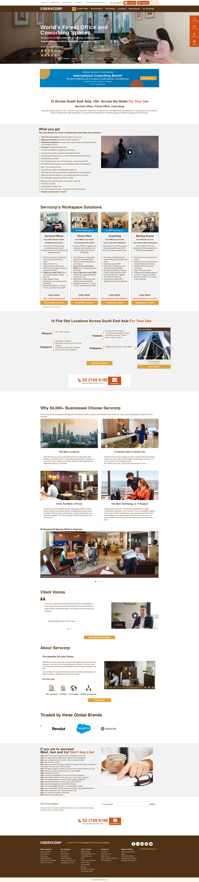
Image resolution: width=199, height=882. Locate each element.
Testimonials (65, 854)
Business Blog (54, 2)
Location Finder (82, 8)
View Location (154, 366)
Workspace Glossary (87, 869)
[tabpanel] (153, 345)
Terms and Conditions (88, 860)
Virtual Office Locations (84, 302)
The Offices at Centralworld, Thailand (117, 333)
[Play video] (130, 152)
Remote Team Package (48, 860)
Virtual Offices (110, 9)
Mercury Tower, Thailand (113, 337)
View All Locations (99, 363)
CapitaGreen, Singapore (63, 341)
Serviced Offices (96, 9)
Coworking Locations (114, 302)
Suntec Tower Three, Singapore (65, 350)
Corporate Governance (68, 860)
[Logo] (51, 8)
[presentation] (125, 804)
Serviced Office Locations (54, 302)
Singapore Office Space (129, 858)
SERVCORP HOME (67, 2)
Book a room (105, 856)
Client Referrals (106, 860)
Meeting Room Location (145, 302)
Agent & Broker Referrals (109, 858)
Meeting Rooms (134, 9)
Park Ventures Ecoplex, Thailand (116, 335)
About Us (44, 2)
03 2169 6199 (118, 3)
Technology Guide (87, 871)
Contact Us (194, 28)
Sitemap (83, 867)
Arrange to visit (194, 36)
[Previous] (145, 357)
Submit (152, 804)
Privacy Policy (85, 862)
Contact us (104, 852)
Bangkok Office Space (128, 860)
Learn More (100, 700)
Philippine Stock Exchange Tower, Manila (118, 347)
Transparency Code (67, 862)
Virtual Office (102, 106)
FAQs (82, 858)
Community (64, 856)
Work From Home (46, 862)
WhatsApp (194, 44)
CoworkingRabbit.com (88, 854)
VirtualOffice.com (86, 856)
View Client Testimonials (99, 637)
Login (156, 3)
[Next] (163, 357)
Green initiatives (66, 858)
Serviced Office (84, 106)
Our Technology (148, 9)
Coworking (122, 9)
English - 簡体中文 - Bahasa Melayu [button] (96, 2)
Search (79, 2)
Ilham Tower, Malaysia (62, 332)
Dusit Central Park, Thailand (114, 331)
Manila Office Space (127, 856)
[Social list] (133, 843)
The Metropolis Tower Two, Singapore (67, 347)
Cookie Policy (85, 865)
